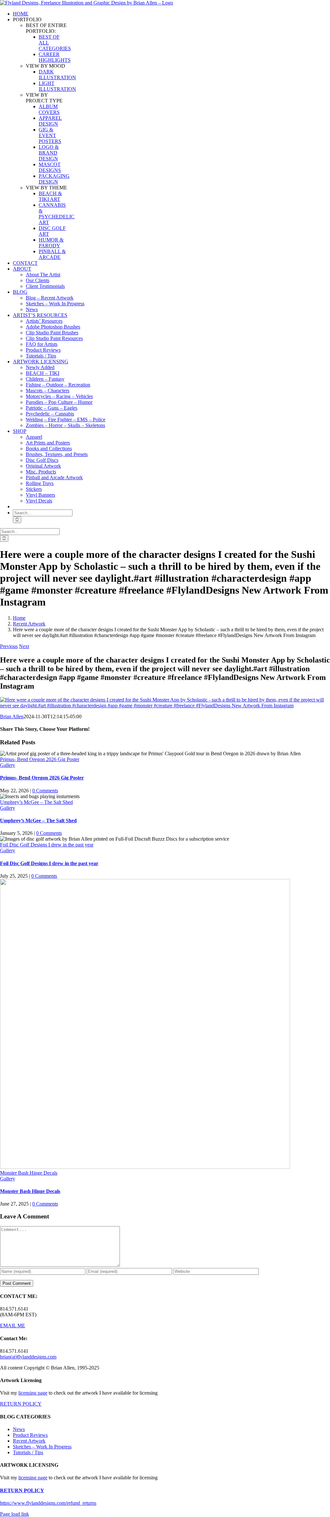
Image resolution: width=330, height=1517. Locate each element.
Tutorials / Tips (28, 1452)
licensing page (32, 1393)
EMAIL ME (12, 1325)
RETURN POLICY (21, 1404)
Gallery (7, 765)
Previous (9, 646)
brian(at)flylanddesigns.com (28, 1357)
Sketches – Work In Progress (42, 1446)
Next (24, 646)
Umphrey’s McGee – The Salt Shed (36, 802)
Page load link (14, 1514)
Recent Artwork (29, 1441)
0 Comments (45, 790)
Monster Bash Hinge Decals (28, 1173)
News (19, 1429)
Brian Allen (12, 716)
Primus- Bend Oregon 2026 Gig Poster (39, 759)
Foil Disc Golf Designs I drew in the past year (46, 844)
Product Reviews (30, 1435)
